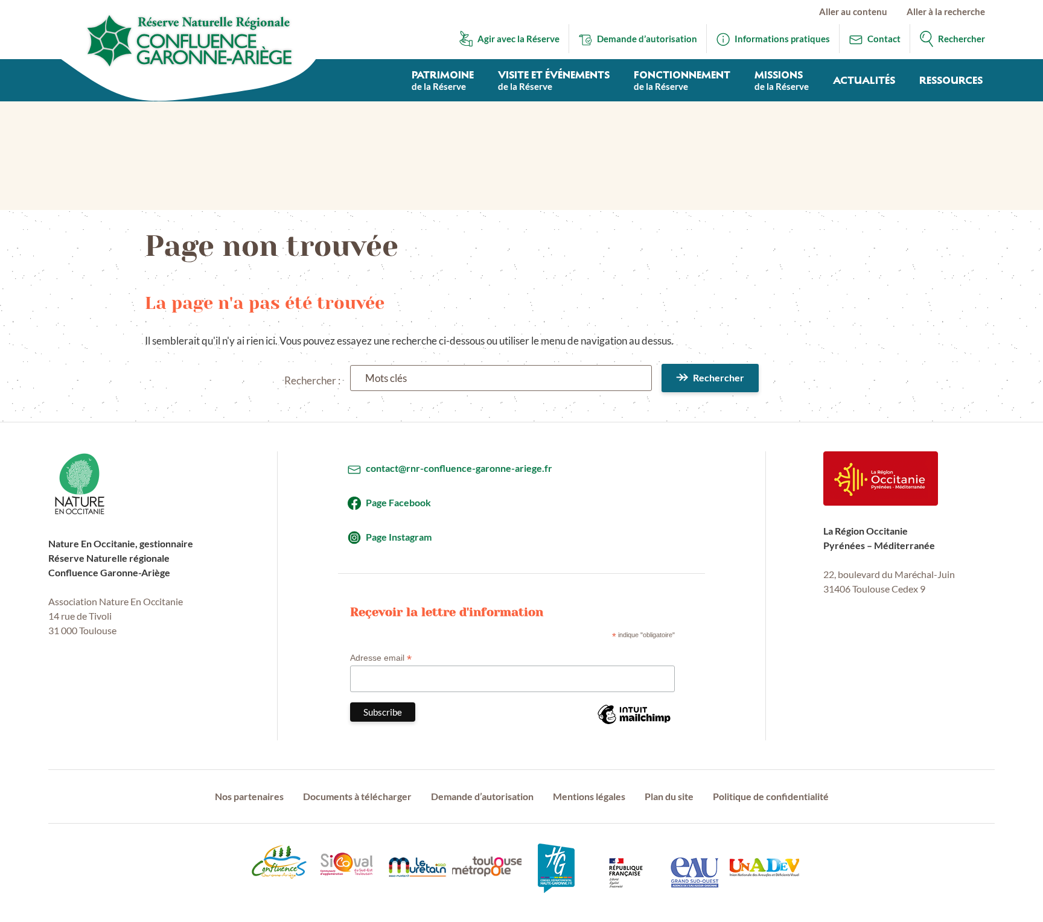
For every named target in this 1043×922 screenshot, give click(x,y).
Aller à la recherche (946, 11)
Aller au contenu (853, 11)
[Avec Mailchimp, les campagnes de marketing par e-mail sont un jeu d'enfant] (633, 723)
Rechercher (718, 377)
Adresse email (381, 658)
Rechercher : (312, 380)
